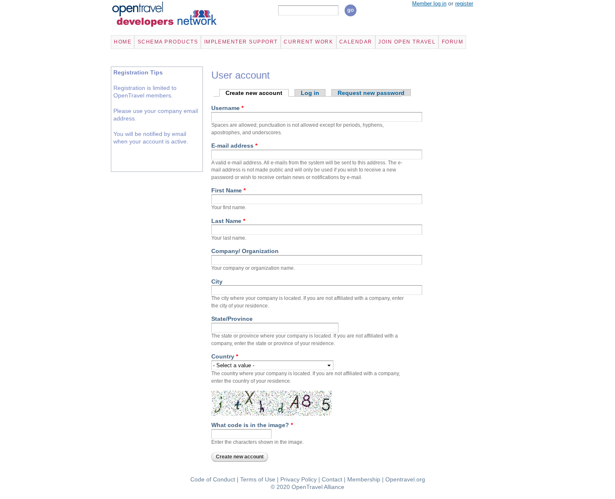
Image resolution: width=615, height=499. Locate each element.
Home (122, 42)
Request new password (371, 93)
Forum (452, 42)
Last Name (228, 221)
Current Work (308, 42)
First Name (228, 190)
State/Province (232, 318)
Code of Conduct (212, 479)
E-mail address (234, 145)
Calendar (355, 42)
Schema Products (168, 42)
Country (224, 356)
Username (227, 108)
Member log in (429, 4)
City (217, 281)
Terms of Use (257, 479)
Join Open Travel (407, 42)
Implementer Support (241, 42)
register (464, 4)
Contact (332, 479)
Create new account (257, 93)
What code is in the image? (252, 425)
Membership (363, 479)
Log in (310, 93)
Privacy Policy (298, 479)
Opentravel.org (405, 479)
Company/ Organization (245, 251)
